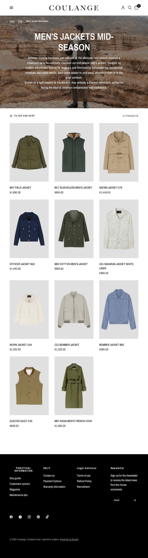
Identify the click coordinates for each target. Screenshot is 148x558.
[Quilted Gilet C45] (29, 386)
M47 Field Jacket (20, 187)
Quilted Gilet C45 (21, 421)
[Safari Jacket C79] (118, 152)
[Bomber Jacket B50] (118, 309)
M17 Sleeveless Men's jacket (73, 187)
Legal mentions (87, 468)
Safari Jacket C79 (110, 187)
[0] (135, 7)
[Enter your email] (134, 500)
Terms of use (83, 475)
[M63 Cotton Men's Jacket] (74, 229)
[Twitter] (23, 517)
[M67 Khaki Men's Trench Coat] (74, 386)
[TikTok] (50, 517)
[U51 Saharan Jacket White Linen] (118, 229)
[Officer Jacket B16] (29, 229)
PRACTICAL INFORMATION (23, 469)
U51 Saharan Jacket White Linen (116, 266)
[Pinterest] (41, 517)
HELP (46, 468)
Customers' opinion (20, 484)
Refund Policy (84, 481)
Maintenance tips (19, 495)
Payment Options (52, 481)
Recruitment (83, 487)
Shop (20, 21)
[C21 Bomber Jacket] (74, 309)
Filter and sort (24, 115)
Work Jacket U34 (21, 345)
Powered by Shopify (69, 539)
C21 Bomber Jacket (67, 345)
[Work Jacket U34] (29, 309)
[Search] (130, 7)
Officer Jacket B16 (22, 264)
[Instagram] (32, 517)
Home (12, 21)
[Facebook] (14, 517)
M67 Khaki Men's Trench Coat (73, 421)
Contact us (49, 475)
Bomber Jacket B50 (111, 345)
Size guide (15, 478)
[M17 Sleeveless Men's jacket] (74, 152)
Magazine (15, 489)
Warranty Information (54, 487)
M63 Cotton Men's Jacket (71, 264)
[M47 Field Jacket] (29, 152)
